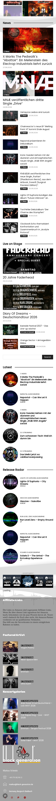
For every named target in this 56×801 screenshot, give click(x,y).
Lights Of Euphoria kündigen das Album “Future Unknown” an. (36, 196)
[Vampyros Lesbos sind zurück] (10, 116)
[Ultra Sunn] (10, 683)
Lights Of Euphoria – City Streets (33, 482)
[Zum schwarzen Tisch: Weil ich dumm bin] (10, 435)
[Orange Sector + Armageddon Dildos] (10, 344)
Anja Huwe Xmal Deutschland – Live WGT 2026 (36, 704)
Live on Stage (12, 244)
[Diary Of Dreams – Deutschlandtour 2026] (28, 297)
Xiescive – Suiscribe (30, 501)
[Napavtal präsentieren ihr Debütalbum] (10, 144)
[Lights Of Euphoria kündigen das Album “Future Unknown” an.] (10, 199)
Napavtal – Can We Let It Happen (33, 398)
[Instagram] (11, 797)
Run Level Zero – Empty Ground (36, 519)
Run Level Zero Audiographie (32, 516)
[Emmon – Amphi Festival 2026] (10, 727)
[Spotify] (24, 797)
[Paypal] (18, 797)
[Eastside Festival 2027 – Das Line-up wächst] (10, 329)
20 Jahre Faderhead (18, 277)
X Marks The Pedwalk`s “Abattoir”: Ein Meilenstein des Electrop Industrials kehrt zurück (27, 60)
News (7, 23)
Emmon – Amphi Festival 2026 (36, 728)
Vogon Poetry (27, 647)
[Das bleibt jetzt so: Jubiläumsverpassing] (10, 454)
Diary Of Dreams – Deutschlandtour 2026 (20, 315)
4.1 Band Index (27, 645)
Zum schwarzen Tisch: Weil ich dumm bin (36, 437)
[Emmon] (10, 671)
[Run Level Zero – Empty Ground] (10, 519)
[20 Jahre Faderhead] (28, 261)
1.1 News (6, 51)
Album (22, 402)
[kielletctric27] (28, 581)
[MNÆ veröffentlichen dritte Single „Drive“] (28, 83)
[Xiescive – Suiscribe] (10, 500)
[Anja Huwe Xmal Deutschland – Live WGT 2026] (10, 703)
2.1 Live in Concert (10, 272)
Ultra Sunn (26, 683)
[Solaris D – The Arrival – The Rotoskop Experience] (10, 556)
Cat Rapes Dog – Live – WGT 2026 (35, 716)
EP (21, 522)
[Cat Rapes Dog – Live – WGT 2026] (10, 715)
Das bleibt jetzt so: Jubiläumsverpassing (31, 455)
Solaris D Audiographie (30, 552)
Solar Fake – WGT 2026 (32, 740)
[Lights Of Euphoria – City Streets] (10, 482)
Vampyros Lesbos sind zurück (35, 112)
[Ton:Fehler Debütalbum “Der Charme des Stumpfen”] (10, 213)
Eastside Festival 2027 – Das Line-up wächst (34, 327)
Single (23, 486)
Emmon (25, 671)
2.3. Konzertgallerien (29, 701)
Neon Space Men (29, 659)
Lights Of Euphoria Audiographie (34, 478)
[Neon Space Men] (10, 659)
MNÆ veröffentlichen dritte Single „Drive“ (23, 102)
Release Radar (13, 470)
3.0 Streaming (26, 432)
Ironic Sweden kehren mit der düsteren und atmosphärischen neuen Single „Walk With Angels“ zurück (36, 159)
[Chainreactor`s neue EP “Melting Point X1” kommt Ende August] (10, 130)
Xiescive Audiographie (29, 498)
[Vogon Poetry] (10, 646)
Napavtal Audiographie (30, 394)
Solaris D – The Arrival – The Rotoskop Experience (34, 557)
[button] (5, 796)
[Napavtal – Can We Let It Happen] (10, 398)
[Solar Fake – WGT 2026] (10, 739)
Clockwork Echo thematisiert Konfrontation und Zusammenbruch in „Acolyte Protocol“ (34, 228)
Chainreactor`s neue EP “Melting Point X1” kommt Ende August (36, 128)
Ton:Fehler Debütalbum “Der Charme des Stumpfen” (34, 211)
